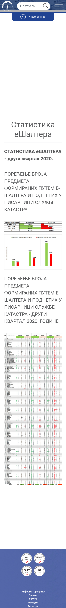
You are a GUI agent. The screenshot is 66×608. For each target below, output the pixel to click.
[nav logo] (7, 6)
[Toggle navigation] (60, 6)
